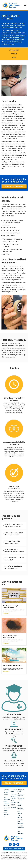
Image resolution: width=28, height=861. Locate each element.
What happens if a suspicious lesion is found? (14, 551)
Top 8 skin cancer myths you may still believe (12, 606)
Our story (6, 789)
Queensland (14, 794)
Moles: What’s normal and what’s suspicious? (11, 636)
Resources (7, 808)
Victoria (13, 804)
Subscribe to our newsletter (14, 849)
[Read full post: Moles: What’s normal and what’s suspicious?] (14, 625)
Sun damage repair (19, 803)
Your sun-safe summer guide (12, 665)
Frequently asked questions (7, 801)
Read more (6, 613)
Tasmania (13, 807)
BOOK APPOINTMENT (14, 186)
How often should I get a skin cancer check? (13, 567)
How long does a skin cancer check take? (12, 542)
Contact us (7, 805)
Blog (5, 797)
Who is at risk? (14, 50)
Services (6, 792)
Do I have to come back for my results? (14, 559)
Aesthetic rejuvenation (20, 827)
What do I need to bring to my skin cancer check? (13, 526)
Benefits (14, 53)
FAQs (14, 57)
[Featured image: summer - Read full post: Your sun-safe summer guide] (14, 655)
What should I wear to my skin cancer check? (13, 534)
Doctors (6, 794)
